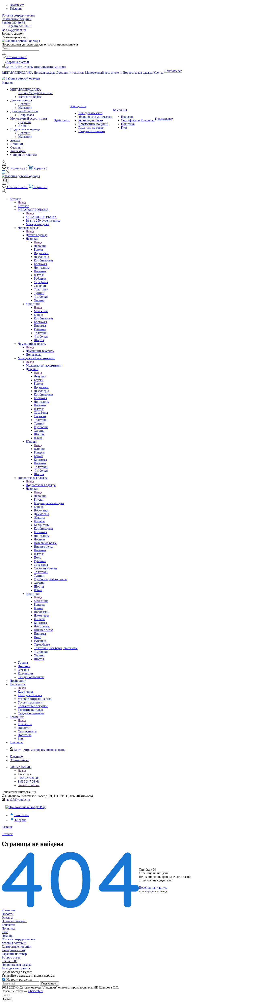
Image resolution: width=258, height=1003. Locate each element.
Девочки (40, 246)
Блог (5, 932)
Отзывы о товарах (14, 921)
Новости (8, 914)
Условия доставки (14, 943)
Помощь (7, 935)
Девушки (40, 376)
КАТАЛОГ (9, 961)
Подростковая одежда (41, 485)
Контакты (8, 925)
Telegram (16, 8)
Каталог (23, 206)
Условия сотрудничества (18, 939)
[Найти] (3, 53)
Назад (22, 202)
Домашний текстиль (40, 351)
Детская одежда (36, 235)
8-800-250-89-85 (29, 778)
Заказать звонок (29, 785)
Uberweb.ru (35, 991)
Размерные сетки (13, 950)
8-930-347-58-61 (29, 781)
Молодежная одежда (16, 968)
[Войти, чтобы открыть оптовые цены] (4, 163)
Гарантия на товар (14, 953)
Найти (6, 999)
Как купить (25, 691)
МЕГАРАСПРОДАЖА (41, 217)
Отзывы (7, 917)
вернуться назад (156, 891)
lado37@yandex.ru (14, 30)
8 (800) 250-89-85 (13, 22)
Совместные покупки (16, 946)
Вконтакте (17, 5)
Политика (8, 928)
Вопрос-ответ (11, 957)
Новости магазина (19, 979)
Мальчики (41, 311)
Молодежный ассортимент (44, 365)
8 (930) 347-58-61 (20, 26)
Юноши (39, 448)
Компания (25, 724)
